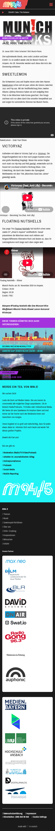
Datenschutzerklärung (12, 813)
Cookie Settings (40, 817)
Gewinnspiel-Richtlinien (12, 522)
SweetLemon (7, 85)
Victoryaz (42, 153)
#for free (31, 306)
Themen (6, 514)
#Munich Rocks (20, 309)
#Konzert (40, 306)
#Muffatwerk (7, 309)
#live (46, 306)
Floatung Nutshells (22, 228)
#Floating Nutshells (19, 306)
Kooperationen (9, 535)
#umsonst (45, 309)
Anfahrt (6, 543)
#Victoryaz (6, 312)
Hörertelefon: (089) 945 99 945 (16, 817)
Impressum (31, 813)
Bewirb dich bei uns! (10, 437)
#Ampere (6, 306)
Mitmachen (7, 539)
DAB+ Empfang (9, 531)
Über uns (7, 527)
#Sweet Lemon (33, 309)
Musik (5, 518)
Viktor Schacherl (21, 51)
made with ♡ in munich (27, 826)
